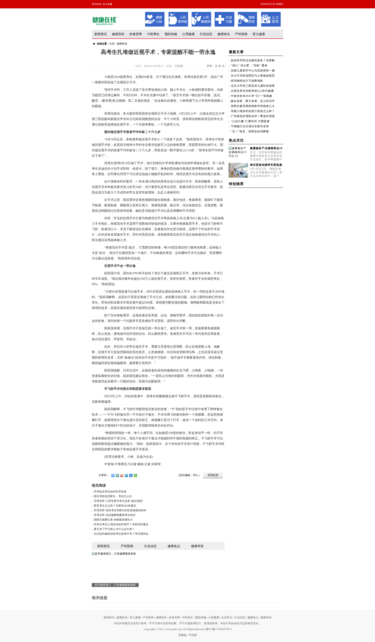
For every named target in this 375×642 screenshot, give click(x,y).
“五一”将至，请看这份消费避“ (250, 131)
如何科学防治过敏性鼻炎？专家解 (253, 60)
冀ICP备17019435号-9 (218, 629)
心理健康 (188, 34)
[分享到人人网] (131, 475)
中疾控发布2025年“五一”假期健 (251, 95)
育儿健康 (259, 34)
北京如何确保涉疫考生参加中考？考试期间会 (121, 533)
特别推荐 (236, 184)
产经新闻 (241, 34)
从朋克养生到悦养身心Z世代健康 (252, 90)
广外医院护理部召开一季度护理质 (253, 116)
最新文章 (236, 52)
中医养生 (153, 34)
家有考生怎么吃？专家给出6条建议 (115, 505)
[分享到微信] (135, 475)
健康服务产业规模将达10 (266, 148)
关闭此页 (212, 475)
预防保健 (171, 34)
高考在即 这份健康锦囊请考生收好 (115, 515)
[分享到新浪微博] (122, 475)
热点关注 (236, 140)
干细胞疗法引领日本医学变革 (250, 126)
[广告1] (213, 13)
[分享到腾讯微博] (126, 475)
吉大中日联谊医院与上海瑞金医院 (253, 75)
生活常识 (226, 617)
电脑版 (182, 635)
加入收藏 (107, 4)
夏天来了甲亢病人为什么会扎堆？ (114, 529)
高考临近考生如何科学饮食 (110, 491)
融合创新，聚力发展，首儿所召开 (253, 101)
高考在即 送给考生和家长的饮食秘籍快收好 (120, 510)
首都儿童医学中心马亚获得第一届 (253, 70)
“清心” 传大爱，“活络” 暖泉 (249, 65)
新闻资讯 (100, 34)
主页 (111, 43)
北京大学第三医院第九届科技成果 (253, 85)
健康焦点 (252, 617)
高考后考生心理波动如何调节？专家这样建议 (121, 524)
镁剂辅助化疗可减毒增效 (247, 80)
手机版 (193, 635)
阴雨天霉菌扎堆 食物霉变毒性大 (113, 519)
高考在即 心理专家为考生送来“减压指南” (118, 501)
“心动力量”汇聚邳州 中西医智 (250, 121)
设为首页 (96, 4)
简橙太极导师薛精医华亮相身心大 (253, 106)
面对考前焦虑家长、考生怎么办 (113, 496)
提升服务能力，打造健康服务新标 (115, 584)
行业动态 (206, 34)
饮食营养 (135, 34)
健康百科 (118, 34)
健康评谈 (266, 617)
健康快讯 (223, 34)
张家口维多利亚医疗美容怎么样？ (253, 111)
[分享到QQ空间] (117, 475)
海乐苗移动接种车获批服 (266, 164)
